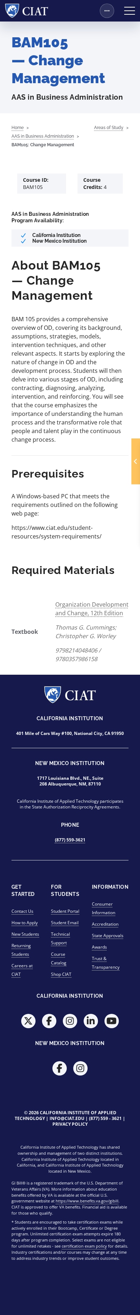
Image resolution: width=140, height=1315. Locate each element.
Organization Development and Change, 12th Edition (92, 608)
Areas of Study (108, 127)
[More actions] (107, 11)
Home (17, 127)
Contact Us (22, 911)
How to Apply (24, 923)
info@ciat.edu (67, 1118)
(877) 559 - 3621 (105, 1118)
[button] (135, 461)
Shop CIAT (61, 974)
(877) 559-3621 (70, 840)
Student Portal (65, 911)
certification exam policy (84, 1246)
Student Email (65, 923)
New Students (25, 934)
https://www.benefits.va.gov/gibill (87, 1201)
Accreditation (105, 924)
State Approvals (107, 935)
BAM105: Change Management (42, 144)
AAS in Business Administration (42, 136)
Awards (99, 947)
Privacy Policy (70, 1124)
